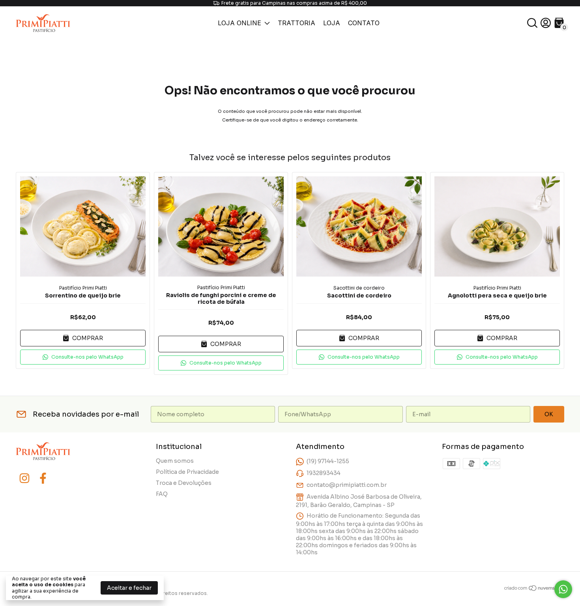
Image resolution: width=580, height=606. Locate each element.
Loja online (239, 23)
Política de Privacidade (187, 471)
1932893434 (324, 473)
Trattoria (296, 23)
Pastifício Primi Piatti (83, 288)
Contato (364, 23)
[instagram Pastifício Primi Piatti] (24, 478)
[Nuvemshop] (534, 589)
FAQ (162, 494)
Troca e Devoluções (183, 482)
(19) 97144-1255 (328, 461)
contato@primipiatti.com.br (347, 484)
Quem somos (175, 460)
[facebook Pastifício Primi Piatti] (43, 478)
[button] (83, 357)
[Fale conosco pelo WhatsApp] (563, 589)
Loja (331, 23)
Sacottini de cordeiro (359, 288)
